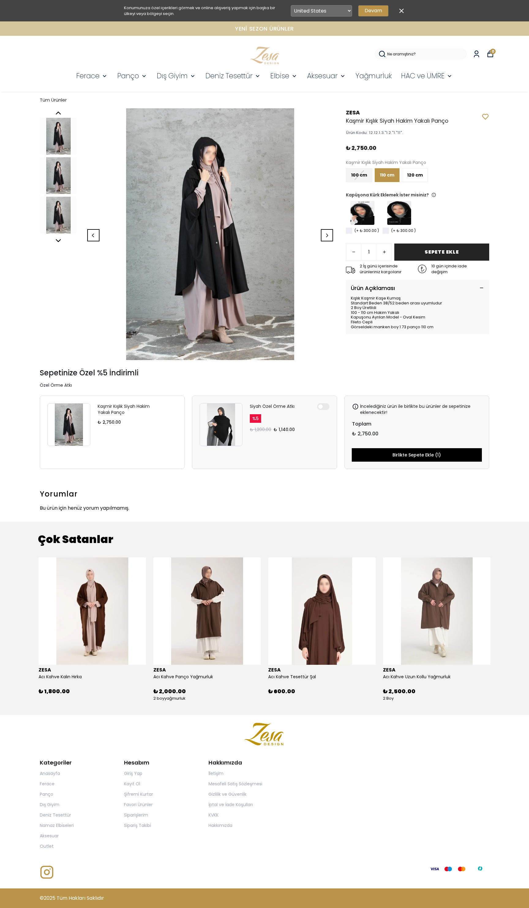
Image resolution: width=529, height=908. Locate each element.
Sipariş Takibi (137, 825)
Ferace (87, 76)
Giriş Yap (133, 773)
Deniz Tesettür (229, 76)
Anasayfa (50, 773)
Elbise (279, 76)
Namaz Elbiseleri (57, 825)
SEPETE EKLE (442, 251)
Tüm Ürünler (53, 100)
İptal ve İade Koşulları (230, 805)
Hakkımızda (220, 825)
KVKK (213, 815)
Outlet (47, 846)
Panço (128, 76)
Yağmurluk (373, 76)
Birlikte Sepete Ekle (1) (416, 455)
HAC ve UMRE (423, 76)
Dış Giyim (172, 76)
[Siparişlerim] (476, 54)
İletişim (215, 773)
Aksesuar (322, 76)
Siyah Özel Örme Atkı (272, 406)
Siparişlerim (136, 815)
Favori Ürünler (138, 805)
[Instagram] (47, 872)
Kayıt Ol (132, 784)
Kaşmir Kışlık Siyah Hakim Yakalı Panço (124, 409)
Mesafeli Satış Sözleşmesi (235, 784)
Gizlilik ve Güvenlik (227, 794)
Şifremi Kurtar (138, 794)
